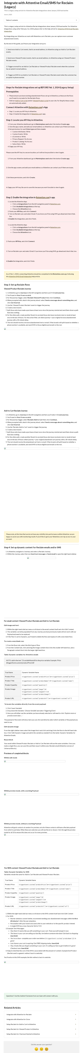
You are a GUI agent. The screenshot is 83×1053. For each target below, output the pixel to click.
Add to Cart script (21, 101)
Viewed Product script (40, 101)
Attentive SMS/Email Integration (20, 276)
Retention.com (35, 107)
